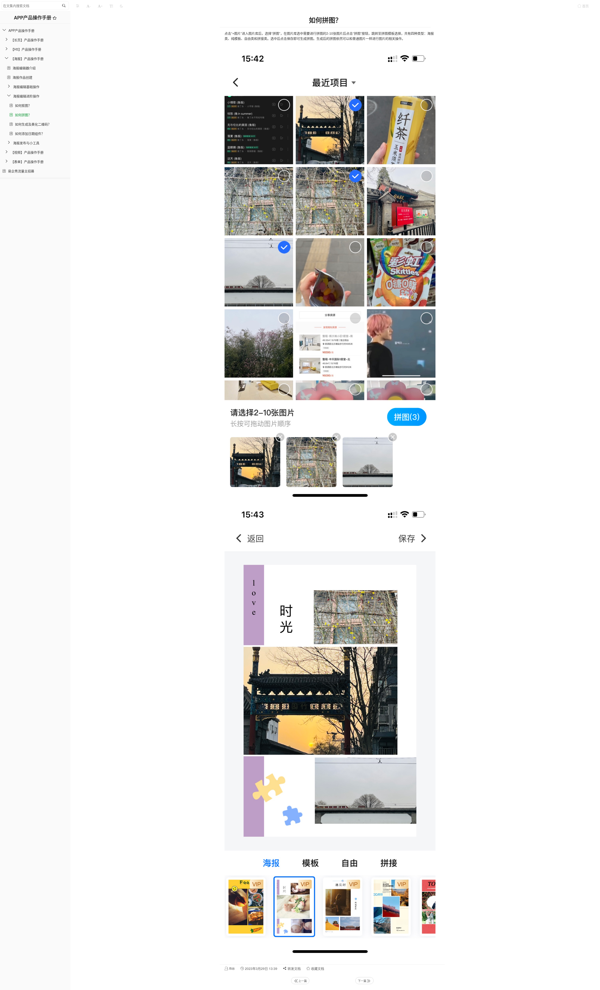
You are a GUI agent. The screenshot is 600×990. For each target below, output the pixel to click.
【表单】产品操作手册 (27, 161)
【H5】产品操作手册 (26, 49)
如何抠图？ (22, 105)
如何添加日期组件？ (29, 133)
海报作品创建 (21, 77)
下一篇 (362, 981)
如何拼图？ (22, 114)
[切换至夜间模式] (121, 6)
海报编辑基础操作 (26, 86)
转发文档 (294, 968)
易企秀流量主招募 (20, 171)
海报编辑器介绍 (23, 68)
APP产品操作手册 (33, 17)
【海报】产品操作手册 (27, 58)
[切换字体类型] (111, 6)
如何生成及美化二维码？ (32, 124)
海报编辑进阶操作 (26, 96)
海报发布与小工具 (26, 142)
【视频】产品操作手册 (27, 152)
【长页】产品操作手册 (27, 39)
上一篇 (302, 981)
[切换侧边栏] (77, 6)
